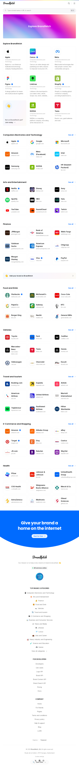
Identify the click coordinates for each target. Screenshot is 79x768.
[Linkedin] (39, 760)
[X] (35, 760)
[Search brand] (68, 3)
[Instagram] (43, 760)
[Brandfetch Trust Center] (39, 576)
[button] (39, 762)
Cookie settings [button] (39, 756)
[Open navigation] (74, 3)
